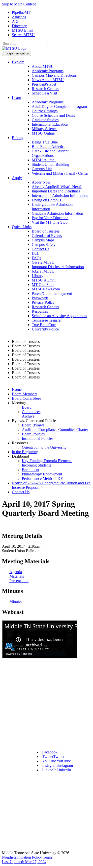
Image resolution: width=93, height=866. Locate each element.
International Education (50, 124)
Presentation (19, 581)
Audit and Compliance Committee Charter (55, 429)
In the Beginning (25, 452)
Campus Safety (44, 244)
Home (17, 389)
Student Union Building (50, 164)
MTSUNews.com (46, 289)
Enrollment (30, 470)
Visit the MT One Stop (49, 222)
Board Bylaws (33, 425)
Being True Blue (45, 142)
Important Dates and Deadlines (56, 191)
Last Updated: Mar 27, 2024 (24, 862)
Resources (40, 311)
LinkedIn (56, 770)
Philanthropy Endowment (42, 474)
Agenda (15, 572)
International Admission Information (60, 195)
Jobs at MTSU (43, 271)
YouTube (56, 761)
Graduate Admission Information (57, 213)
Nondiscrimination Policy (22, 857)
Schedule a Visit (44, 93)
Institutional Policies (37, 438)
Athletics (19, 17)
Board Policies (33, 434)
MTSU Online (43, 133)
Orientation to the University (44, 447)
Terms (48, 857)
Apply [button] (17, 178)
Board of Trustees (46, 231)
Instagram (57, 765)
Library (37, 276)
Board (26, 407)
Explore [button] (18, 62)
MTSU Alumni (44, 160)
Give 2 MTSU (43, 262)
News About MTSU (48, 80)
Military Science (44, 129)
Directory (19, 26)
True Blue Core (44, 325)
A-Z (15, 21)
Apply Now (41, 182)
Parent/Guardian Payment (52, 293)
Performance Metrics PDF (42, 478)
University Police (45, 329)
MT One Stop (43, 284)
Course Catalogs (45, 111)
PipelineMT (21, 12)
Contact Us (40, 249)
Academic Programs (47, 71)
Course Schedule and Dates (53, 115)
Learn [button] (16, 97)
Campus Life (42, 169)
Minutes (15, 601)
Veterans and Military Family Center (60, 173)
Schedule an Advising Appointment (59, 316)
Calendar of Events (47, 236)
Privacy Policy (43, 302)
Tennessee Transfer (47, 320)
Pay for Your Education (50, 218)
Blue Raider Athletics (48, 146)
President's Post (44, 84)
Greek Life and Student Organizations (50, 153)
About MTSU (43, 66)
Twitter (53, 756)
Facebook (50, 752)
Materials (16, 576)
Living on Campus (46, 200)
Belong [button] (17, 138)
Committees (31, 412)
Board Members (24, 394)
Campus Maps (43, 240)
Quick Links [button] (21, 227)
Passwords (40, 298)
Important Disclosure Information (58, 267)
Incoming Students (36, 465)
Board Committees (26, 398)
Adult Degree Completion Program (59, 106)
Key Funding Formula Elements (47, 461)
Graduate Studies (45, 120)
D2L (35, 253)
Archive (28, 416)
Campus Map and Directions (54, 75)
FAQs (36, 258)
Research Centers (45, 89)
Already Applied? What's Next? (57, 187)
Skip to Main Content (19, 4)
